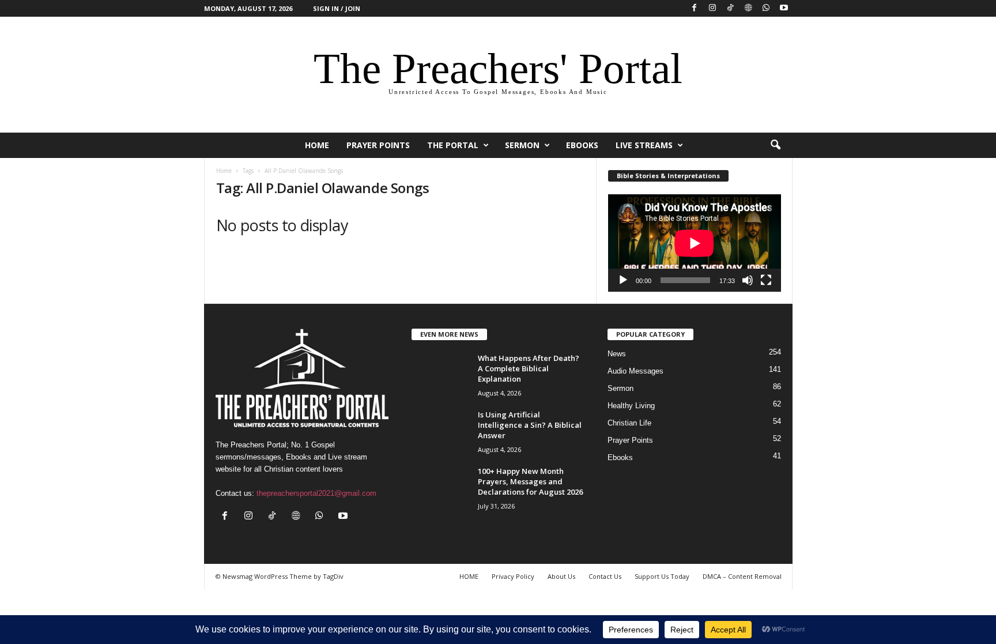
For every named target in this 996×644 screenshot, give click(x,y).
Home (224, 171)
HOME (317, 145)
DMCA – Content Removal (742, 576)
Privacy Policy (513, 576)
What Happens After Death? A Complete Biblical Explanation (528, 368)
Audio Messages (635, 371)
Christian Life (629, 423)
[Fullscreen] (766, 280)
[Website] (748, 8)
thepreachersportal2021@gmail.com (316, 493)
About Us (561, 576)
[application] (694, 243)
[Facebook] (694, 8)
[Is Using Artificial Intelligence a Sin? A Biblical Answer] (440, 431)
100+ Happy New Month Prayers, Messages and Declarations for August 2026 (530, 481)
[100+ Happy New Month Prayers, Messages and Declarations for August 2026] (440, 487)
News (617, 353)
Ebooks (582, 145)
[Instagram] (712, 8)
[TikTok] (730, 8)
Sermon (522, 145)
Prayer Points (378, 145)
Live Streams (644, 145)
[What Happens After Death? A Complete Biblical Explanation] (440, 374)
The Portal (452, 145)
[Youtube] (784, 8)
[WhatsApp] (766, 8)
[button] (775, 145)
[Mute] (747, 280)
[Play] (623, 280)
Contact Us (604, 576)
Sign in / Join (336, 8)
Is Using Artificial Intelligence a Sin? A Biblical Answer (530, 424)
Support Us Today (662, 576)
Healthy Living (631, 405)
